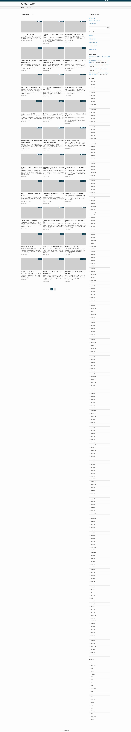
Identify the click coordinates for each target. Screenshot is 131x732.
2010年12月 (93, 615)
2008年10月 (93, 646)
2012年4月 (93, 569)
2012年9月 (93, 555)
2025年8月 (93, 115)
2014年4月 (93, 501)
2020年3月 (93, 300)
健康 (92, 676)
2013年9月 (93, 521)
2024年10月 (93, 143)
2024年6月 (93, 155)
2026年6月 (93, 87)
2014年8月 (93, 490)
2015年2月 (93, 473)
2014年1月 (93, 510)
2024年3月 (93, 163)
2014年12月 (93, 478)
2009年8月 (93, 640)
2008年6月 (93, 655)
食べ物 (92, 719)
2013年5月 (93, 532)
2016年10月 (93, 416)
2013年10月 (93, 518)
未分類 (92, 702)
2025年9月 (93, 112)
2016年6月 (93, 427)
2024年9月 (93, 146)
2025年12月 (93, 104)
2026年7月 (93, 84)
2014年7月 (93, 493)
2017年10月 (93, 382)
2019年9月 (93, 317)
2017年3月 (93, 402)
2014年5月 (93, 498)
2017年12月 (93, 376)
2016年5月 (93, 430)
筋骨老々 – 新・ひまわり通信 (103, 56)
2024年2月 (93, 166)
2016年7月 (93, 425)
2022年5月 (93, 226)
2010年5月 (93, 635)
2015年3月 (93, 470)
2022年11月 (93, 209)
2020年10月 (93, 280)
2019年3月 (93, 334)
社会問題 (93, 711)
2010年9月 (93, 623)
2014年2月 (93, 507)
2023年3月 (93, 197)
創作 (92, 679)
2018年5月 (93, 362)
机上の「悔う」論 (93, 42)
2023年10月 (93, 178)
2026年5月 (93, 90)
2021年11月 (93, 243)
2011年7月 (93, 595)
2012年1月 (93, 578)
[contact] (107, 1)
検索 (108, 27)
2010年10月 (93, 620)
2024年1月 (93, 169)
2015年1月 (93, 476)
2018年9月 (93, 351)
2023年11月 (93, 175)
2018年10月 (93, 348)
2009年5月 (93, 643)
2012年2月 (93, 575)
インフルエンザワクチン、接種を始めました (98, 64)
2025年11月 (93, 107)
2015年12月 (93, 444)
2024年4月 (93, 161)
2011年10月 (93, 586)
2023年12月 (93, 172)
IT (91, 662)
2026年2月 (93, 98)
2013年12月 (93, 513)
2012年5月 (93, 567)
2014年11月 (93, 481)
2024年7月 (93, 152)
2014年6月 (93, 496)
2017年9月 (93, 385)
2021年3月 (93, 266)
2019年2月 (93, 337)
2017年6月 (93, 393)
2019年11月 (93, 311)
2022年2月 (93, 234)
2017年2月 (93, 405)
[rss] (105, 1)
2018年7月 (93, 356)
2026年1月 (93, 101)
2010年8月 (93, 626)
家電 (92, 694)
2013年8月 (93, 524)
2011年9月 (93, 589)
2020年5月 (93, 294)
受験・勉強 (93, 688)
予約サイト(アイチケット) (94, 20)
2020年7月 (93, 288)
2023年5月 (93, 192)
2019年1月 (93, 339)
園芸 (92, 691)
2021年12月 (93, 240)
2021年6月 (93, 257)
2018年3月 (93, 368)
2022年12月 (93, 206)
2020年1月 (93, 305)
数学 (92, 696)
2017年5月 (93, 396)
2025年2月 (93, 132)
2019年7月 (93, 322)
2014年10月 (93, 484)
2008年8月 (93, 649)
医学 (92, 682)
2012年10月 (93, 552)
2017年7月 (93, 390)
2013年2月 (93, 541)
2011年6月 (93, 598)
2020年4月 (93, 297)
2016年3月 (93, 436)
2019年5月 (93, 328)
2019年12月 (93, 308)
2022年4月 (93, 229)
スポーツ (93, 668)
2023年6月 (93, 189)
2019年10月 (93, 314)
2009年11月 (93, 638)
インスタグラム (92, 23)
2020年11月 (93, 277)
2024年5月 (93, 158)
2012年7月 (93, 561)
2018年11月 (93, 345)
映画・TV (93, 699)
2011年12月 (93, 581)
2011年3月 (93, 606)
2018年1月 (93, 373)
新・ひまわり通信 (28, 4)
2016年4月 (93, 433)
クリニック (93, 665)
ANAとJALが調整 (92, 45)
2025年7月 (93, 118)
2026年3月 (93, 95)
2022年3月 (93, 232)
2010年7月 (93, 629)
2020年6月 (93, 291)
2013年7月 (93, 527)
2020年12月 (93, 274)
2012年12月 (93, 547)
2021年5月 (93, 260)
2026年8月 (93, 81)
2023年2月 (93, 200)
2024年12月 (93, 138)
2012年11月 (93, 549)
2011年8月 (93, 592)
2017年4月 (93, 399)
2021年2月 (93, 268)
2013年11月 (93, 515)
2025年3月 (93, 129)
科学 (92, 713)
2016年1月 (93, 442)
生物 (92, 708)
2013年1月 (93, 544)
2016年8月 (93, 422)
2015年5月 (93, 464)
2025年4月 (93, 126)
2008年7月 (93, 652)
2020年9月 (93, 283)
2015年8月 (93, 456)
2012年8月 (93, 558)
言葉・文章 (93, 716)
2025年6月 (93, 121)
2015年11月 (93, 447)
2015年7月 (93, 459)
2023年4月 (93, 195)
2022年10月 (93, 212)
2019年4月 (93, 331)
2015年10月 (93, 450)
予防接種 (93, 674)
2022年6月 (93, 223)
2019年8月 (93, 320)
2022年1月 (93, 237)
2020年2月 (93, 303)
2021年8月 (93, 251)
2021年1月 (93, 271)
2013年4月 (93, 535)
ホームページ (92, 18)
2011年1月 (93, 612)
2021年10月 (93, 246)
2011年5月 (93, 601)
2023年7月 (93, 186)
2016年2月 (93, 439)
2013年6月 (93, 530)
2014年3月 (93, 504)
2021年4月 (93, 263)
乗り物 (92, 671)
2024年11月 (93, 141)
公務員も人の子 (92, 49)
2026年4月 (93, 92)
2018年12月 (93, 342)
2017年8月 (93, 388)
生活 (92, 705)
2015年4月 (93, 467)
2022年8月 (93, 217)
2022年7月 (93, 220)
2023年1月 (93, 203)
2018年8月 (93, 354)
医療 (92, 685)
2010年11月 (93, 618)
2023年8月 (93, 183)
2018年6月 (93, 359)
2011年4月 (93, 603)
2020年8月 (93, 285)
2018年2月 (93, 371)
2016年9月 (93, 419)
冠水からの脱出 (92, 39)
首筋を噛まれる (92, 56)
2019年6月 (93, 325)
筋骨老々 (91, 35)
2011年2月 (93, 609)
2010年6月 (93, 632)
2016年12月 (93, 410)
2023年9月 (93, 180)
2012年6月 (93, 564)
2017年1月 (93, 408)
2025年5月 (93, 124)
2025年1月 (93, 135)
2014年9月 (93, 487)
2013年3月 (93, 538)
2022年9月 (93, 214)
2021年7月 (93, 254)
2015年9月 (93, 453)
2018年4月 (93, 365)
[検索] (109, 1)
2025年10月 (93, 109)
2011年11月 (93, 584)
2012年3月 (93, 572)
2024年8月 (93, 149)
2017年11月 (93, 379)
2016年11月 (93, 413)
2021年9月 (93, 249)
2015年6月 (93, 461)
